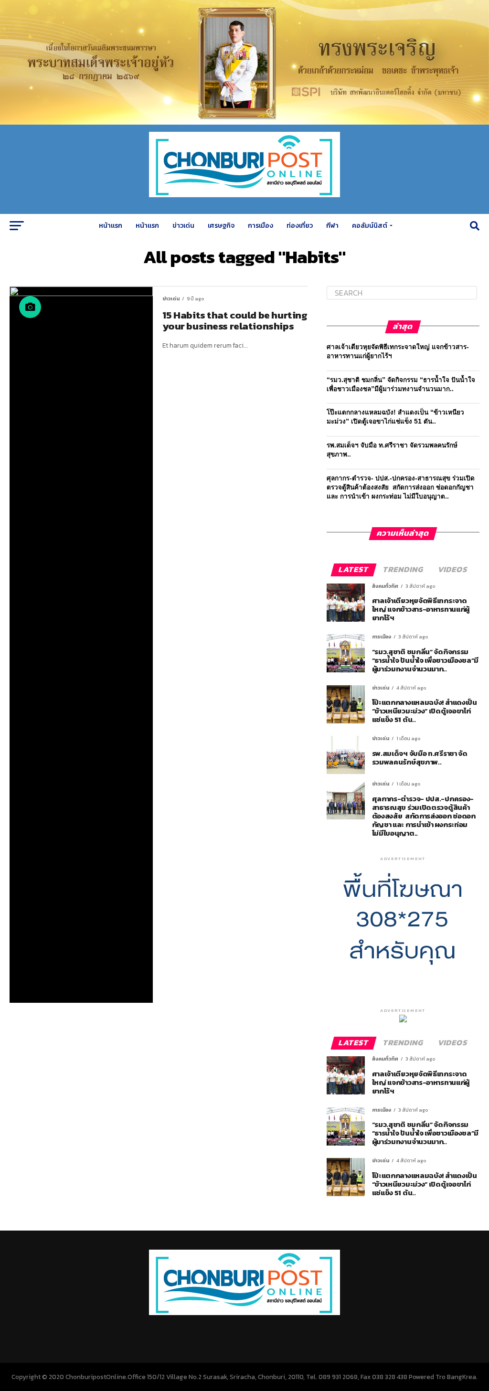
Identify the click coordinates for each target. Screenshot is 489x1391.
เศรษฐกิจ (221, 226)
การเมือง (260, 226)
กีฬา (332, 226)
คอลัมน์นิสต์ (369, 226)
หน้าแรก (110, 226)
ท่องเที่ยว (300, 226)
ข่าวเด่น (183, 226)
